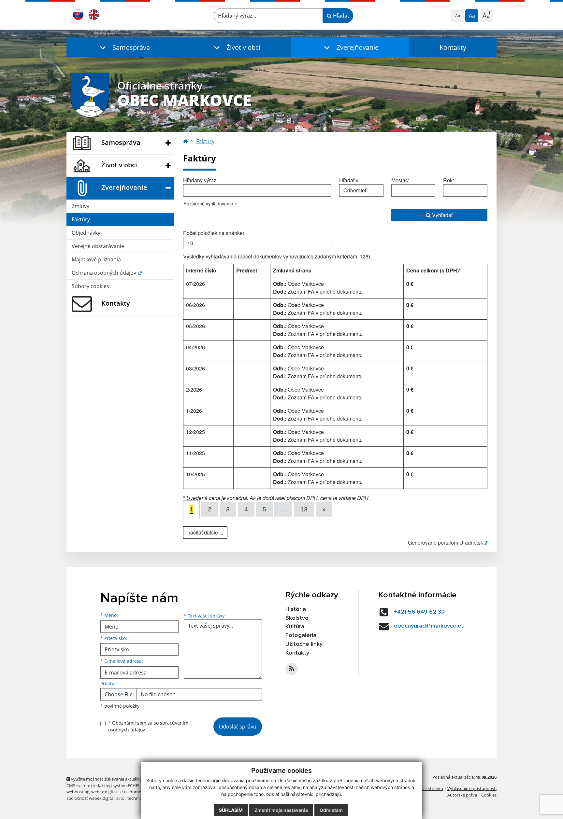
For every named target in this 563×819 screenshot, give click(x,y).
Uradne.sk (471, 542)
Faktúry (81, 219)
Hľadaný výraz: (200, 180)
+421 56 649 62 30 (419, 612)
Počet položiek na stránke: (213, 233)
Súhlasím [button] (231, 810)
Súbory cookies (90, 286)
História (295, 609)
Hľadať (340, 15)
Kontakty (453, 47)
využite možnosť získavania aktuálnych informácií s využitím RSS (132, 779)
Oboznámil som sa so (148, 726)
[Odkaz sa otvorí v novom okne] (291, 669)
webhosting (77, 792)
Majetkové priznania (96, 259)
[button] (123, 47)
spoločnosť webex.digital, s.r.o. (95, 798)
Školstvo (297, 618)
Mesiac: (400, 180)
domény (138, 792)
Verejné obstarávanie (98, 246)
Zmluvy (80, 206)
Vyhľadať (442, 215)
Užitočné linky (304, 644)
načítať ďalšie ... (205, 532)
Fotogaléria (300, 635)
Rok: (448, 180)
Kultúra (294, 627)
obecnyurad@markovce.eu (429, 626)
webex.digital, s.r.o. (109, 792)
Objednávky (86, 232)
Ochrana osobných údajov (104, 272)
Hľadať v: (349, 180)
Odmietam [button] (331, 810)
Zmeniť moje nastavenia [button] (281, 810)
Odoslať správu (237, 726)
